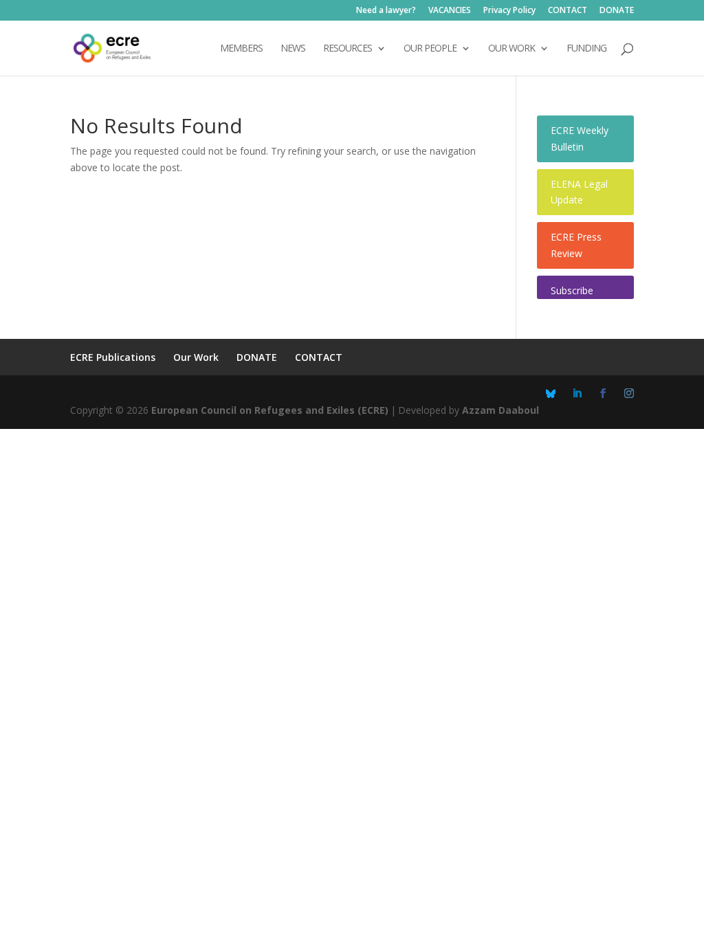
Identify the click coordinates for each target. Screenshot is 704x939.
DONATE (617, 11)
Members (241, 48)
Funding (586, 48)
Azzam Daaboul (500, 410)
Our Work (196, 357)
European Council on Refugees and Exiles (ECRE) (269, 410)
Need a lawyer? (386, 11)
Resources (347, 48)
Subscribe (572, 290)
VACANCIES (449, 11)
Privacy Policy (509, 11)
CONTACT (567, 11)
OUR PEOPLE (430, 48)
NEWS (292, 48)
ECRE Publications (112, 357)
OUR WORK (511, 48)
